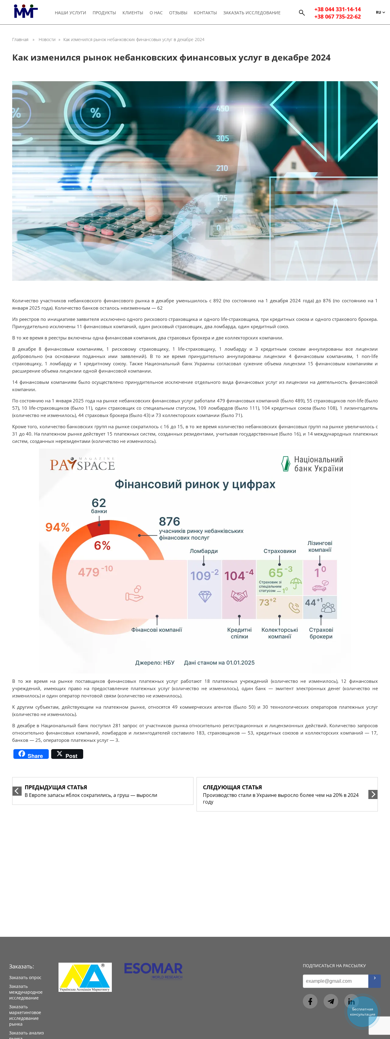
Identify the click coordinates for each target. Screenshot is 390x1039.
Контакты (205, 13)
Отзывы (178, 13)
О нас (156, 13)
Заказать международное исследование (26, 992)
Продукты (104, 13)
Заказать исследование (252, 13)
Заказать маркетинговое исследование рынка (25, 1015)
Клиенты (132, 13)
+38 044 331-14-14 (337, 9)
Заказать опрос (25, 977)
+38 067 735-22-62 (337, 16)
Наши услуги (70, 13)
